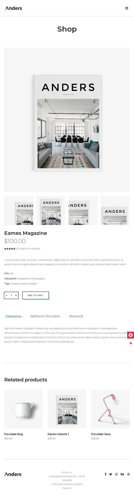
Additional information (45, 316)
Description (13, 316)
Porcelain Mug (13, 434)
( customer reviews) (28, 248)
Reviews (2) (76, 316)
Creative (14, 283)
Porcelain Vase (101, 434)
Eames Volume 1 (58, 434)
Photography (37, 278)
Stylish (33, 283)
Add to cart (35, 295)
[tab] (13, 315)
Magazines (23, 278)
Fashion (24, 283)
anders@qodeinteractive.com (63, 476)
